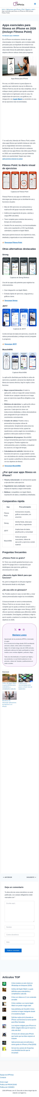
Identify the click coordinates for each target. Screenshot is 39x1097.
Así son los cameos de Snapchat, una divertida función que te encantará (22, 1050)
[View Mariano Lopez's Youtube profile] (19, 629)
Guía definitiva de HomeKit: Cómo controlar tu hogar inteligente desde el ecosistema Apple (23, 1011)
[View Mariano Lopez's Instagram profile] (23, 629)
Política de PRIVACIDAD (8, 1084)
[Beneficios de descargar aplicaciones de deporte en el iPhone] (9, 695)
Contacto (3, 1077)
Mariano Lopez (19, 635)
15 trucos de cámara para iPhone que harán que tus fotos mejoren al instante (23, 1036)
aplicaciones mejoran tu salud (12, 159)
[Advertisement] (19, 122)
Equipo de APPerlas (7, 1075)
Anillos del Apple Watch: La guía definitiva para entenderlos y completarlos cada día (22, 991)
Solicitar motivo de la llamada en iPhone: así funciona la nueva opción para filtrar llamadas (23, 1019)
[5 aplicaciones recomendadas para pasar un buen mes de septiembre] (26, 678)
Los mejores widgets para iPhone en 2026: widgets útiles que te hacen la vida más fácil (23, 1028)
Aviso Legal (4, 1082)
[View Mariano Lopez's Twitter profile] (15, 629)
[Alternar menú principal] (35, 4)
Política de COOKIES (7, 1087)
